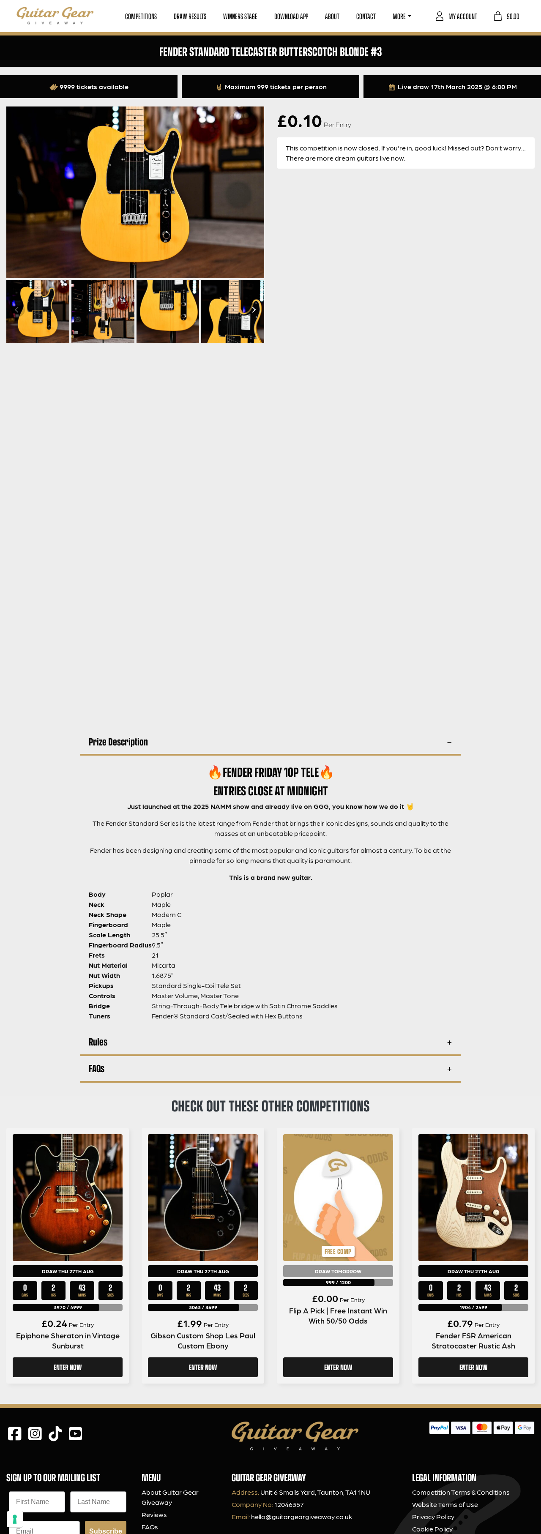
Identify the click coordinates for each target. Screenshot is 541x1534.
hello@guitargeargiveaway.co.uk (301, 1516)
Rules (98, 1041)
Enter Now (68, 1367)
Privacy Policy (433, 1516)
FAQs (96, 1068)
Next (253, 310)
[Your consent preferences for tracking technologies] (15, 1519)
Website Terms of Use (445, 1504)
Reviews (154, 1514)
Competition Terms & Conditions (461, 1492)
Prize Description (118, 741)
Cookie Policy (432, 1529)
